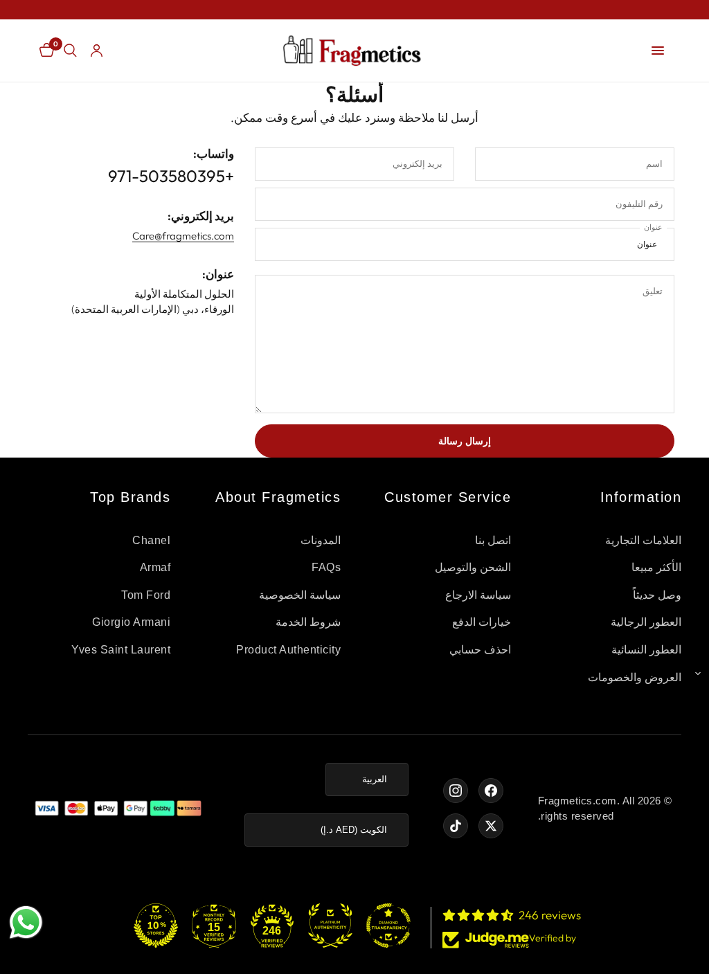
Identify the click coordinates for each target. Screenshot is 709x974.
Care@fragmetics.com (183, 235)
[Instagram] (455, 790)
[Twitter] (490, 825)
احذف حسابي (480, 650)
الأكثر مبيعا (656, 567)
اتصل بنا (493, 540)
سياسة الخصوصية (300, 595)
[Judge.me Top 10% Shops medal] (156, 925)
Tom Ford (145, 595)
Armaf (155, 567)
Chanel (151, 540)
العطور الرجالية (646, 622)
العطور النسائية (646, 650)
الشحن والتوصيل (473, 567)
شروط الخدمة (308, 622)
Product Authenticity (288, 650)
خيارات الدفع (482, 622)
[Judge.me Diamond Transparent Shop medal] (388, 925)
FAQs (326, 567)
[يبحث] (70, 50)
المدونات (320, 540)
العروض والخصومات (635, 677)
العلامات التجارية (643, 540)
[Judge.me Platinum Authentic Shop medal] (330, 925)
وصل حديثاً (657, 595)
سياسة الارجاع (478, 595)
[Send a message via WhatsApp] (26, 922)
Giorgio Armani (131, 622)
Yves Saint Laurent (120, 650)
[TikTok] (455, 825)
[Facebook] (490, 790)
